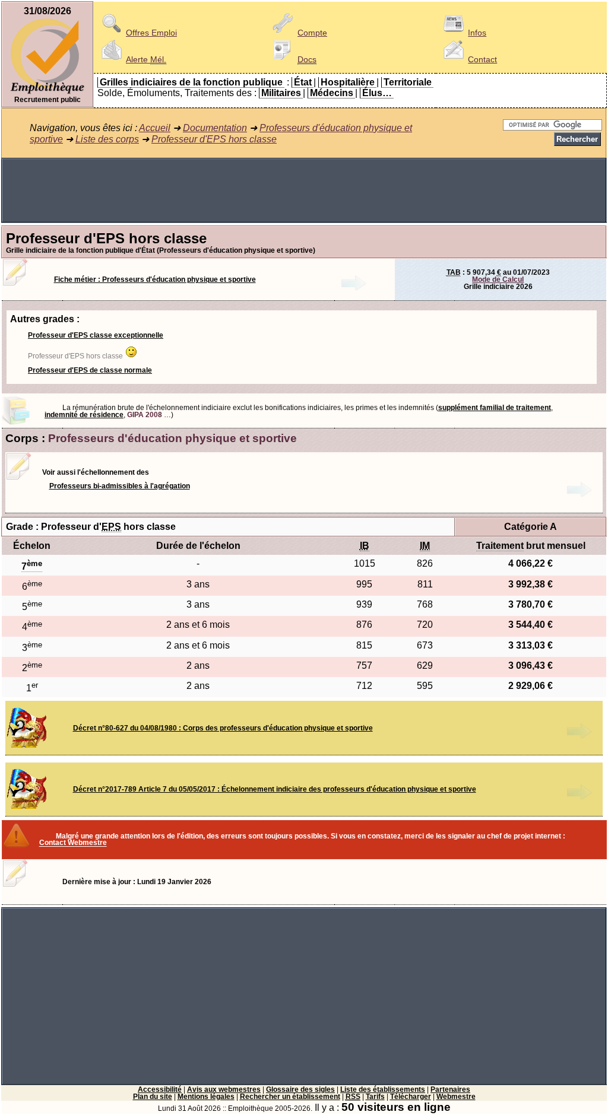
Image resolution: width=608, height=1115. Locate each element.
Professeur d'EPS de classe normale (90, 370)
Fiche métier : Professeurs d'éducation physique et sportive (155, 279)
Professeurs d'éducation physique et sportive (172, 438)
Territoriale (408, 82)
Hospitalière (348, 82)
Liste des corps (107, 139)
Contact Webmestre (73, 843)
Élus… (377, 93)
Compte (312, 32)
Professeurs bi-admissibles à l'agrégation (119, 486)
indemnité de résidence (84, 414)
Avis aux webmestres (224, 1089)
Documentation (215, 128)
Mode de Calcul (498, 279)
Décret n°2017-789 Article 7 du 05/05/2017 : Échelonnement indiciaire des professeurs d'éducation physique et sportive (274, 789)
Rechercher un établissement (290, 1096)
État (303, 82)
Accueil (154, 128)
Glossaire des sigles (300, 1089)
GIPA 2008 (144, 414)
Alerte (146, 59)
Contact (482, 59)
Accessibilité (160, 1089)
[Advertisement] (304, 190)
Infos (477, 32)
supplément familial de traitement (494, 407)
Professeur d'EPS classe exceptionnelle (95, 335)
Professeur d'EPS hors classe (214, 139)
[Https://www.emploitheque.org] (47, 93)
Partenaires (450, 1089)
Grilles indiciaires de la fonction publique (191, 82)
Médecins (331, 93)
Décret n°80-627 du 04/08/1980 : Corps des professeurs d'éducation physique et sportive (223, 728)
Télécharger (410, 1096)
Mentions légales (206, 1096)
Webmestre (456, 1096)
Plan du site (152, 1096)
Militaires (281, 93)
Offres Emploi (151, 32)
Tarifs (375, 1096)
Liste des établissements (382, 1089)
